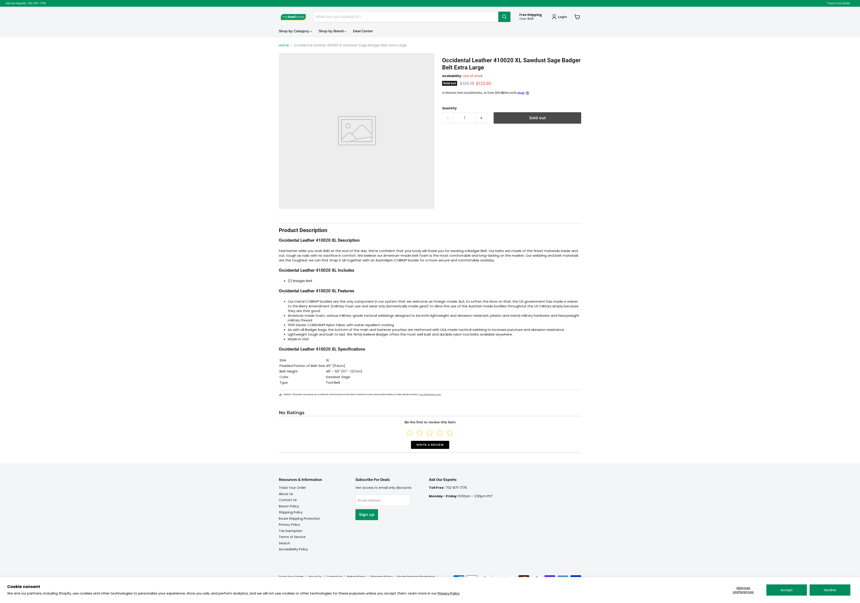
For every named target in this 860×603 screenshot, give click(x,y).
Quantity (449, 108)
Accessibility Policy (293, 549)
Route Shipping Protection (299, 518)
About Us (286, 494)
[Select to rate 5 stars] (449, 432)
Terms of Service (292, 537)
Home (284, 45)
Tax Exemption (290, 531)
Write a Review (430, 444)
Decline (830, 590)
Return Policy (289, 506)
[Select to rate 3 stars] (429, 432)
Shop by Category (294, 31)
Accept (786, 590)
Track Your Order (838, 3)
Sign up (366, 514)
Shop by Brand (331, 31)
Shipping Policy (291, 512)
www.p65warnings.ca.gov (430, 394)
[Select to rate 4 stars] (439, 432)
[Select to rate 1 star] (409, 432)
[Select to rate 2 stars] (419, 432)
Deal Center (363, 31)
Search (284, 543)
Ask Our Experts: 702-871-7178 (26, 3)
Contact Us (288, 500)
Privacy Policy (449, 593)
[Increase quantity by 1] (481, 118)
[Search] (504, 17)
